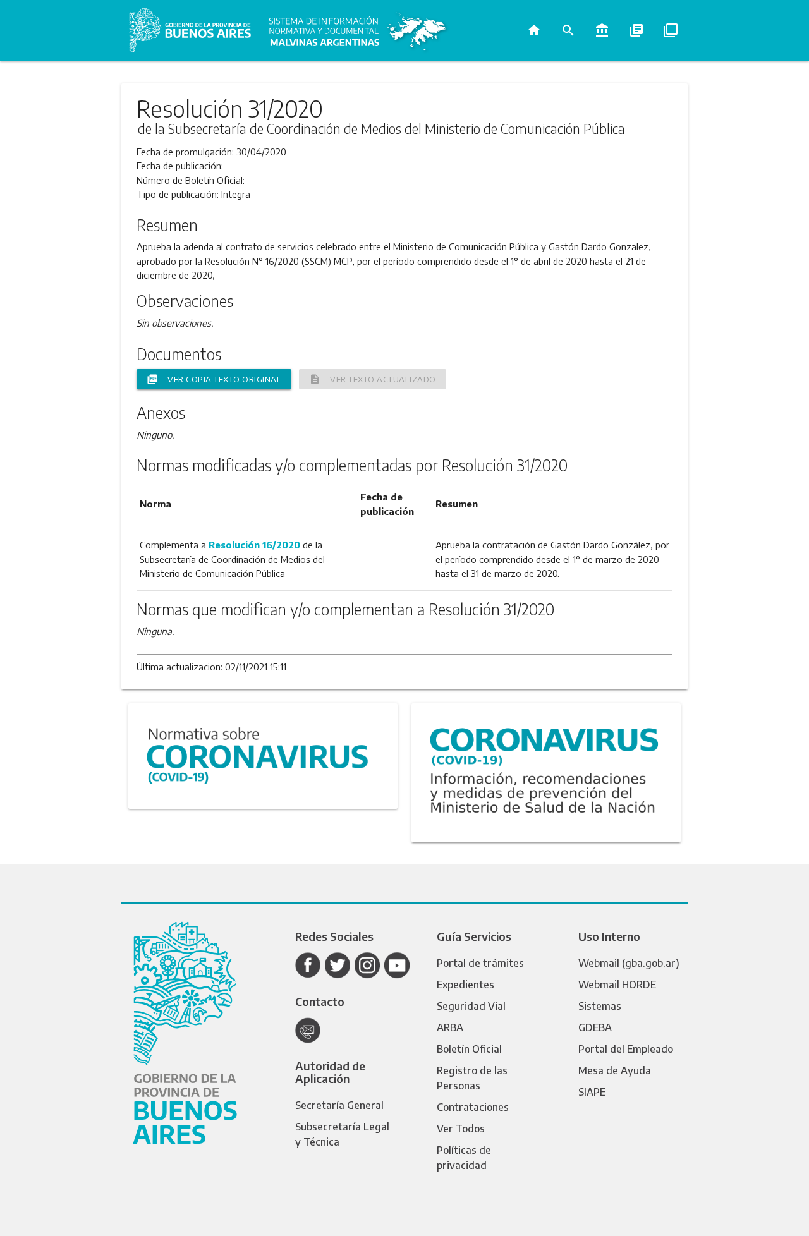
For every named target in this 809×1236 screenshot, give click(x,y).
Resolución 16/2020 (254, 544)
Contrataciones (473, 1107)
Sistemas (599, 1006)
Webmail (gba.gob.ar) (628, 963)
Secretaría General (339, 1105)
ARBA (450, 1027)
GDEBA (595, 1027)
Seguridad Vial (471, 1006)
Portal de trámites (480, 963)
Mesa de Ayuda (614, 1070)
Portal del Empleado (625, 1049)
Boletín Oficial (469, 1049)
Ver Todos (461, 1128)
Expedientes (465, 984)
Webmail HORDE (617, 984)
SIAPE (591, 1092)
